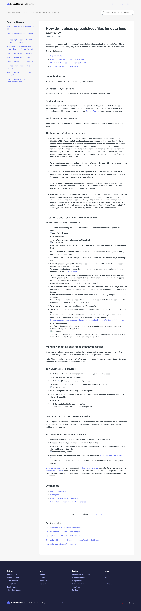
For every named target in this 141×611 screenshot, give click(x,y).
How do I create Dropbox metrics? (20, 62)
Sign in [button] (129, 4)
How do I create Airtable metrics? (20, 53)
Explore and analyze (90, 468)
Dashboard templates (80, 578)
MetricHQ (108, 584)
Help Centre (12, 574)
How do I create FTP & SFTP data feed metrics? (64, 536)
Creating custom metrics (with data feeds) (66, 498)
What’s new (76, 587)
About (107, 574)
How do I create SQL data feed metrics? (61, 544)
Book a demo (12, 587)
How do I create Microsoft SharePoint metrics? (17, 80)
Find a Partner (12, 584)
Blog (106, 581)
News (107, 578)
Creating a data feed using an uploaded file (67, 59)
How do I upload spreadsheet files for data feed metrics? (20, 41)
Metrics (30, 12)
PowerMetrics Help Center (16, 12)
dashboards (50, 471)
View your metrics (53, 468)
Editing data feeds (57, 495)
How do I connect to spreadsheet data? (20, 34)
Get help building (13, 581)
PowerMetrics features (81, 574)
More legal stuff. (58, 603)
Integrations (77, 581)
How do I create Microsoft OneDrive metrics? (21, 73)
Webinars (43, 581)
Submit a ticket (13, 578)
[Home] (29, 4)
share (61, 471)
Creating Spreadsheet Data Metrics (47, 12)
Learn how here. (71, 272)
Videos (42, 574)
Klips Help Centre (14, 590)
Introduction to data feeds (60, 491)
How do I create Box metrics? (18, 57)
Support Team (91, 111)
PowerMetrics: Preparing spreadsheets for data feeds (71, 502)
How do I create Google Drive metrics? (18, 67)
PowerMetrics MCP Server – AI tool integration (64, 532)
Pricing (75, 590)
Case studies (45, 578)
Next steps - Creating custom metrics (65, 66)
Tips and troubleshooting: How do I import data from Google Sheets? (20, 47)
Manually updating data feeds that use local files (69, 63)
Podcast (43, 584)
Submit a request (118, 4)
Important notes (56, 56)
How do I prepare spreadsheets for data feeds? (20, 27)
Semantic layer (78, 584)
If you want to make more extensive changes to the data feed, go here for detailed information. (87, 320)
